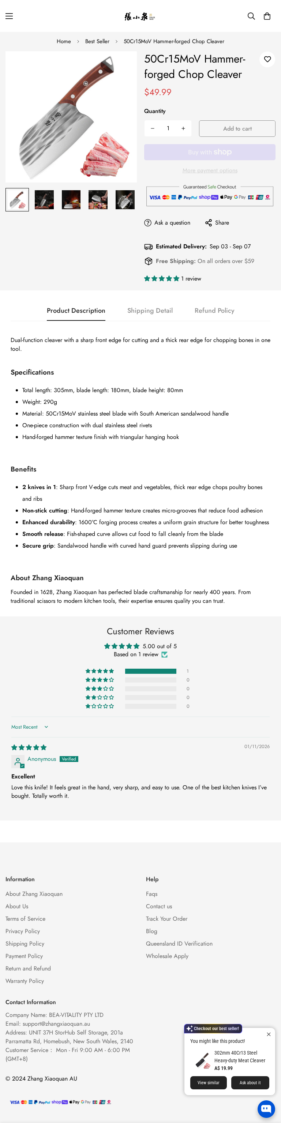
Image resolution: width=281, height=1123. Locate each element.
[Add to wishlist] (267, 59)
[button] (267, 16)
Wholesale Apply (167, 956)
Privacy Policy (22, 931)
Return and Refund (28, 968)
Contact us (159, 906)
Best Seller (97, 41)
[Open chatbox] (266, 1109)
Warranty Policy (24, 981)
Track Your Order (166, 918)
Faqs (151, 894)
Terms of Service (25, 918)
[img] (28, 747)
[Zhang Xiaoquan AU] (140, 16)
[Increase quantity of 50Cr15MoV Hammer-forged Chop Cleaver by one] (183, 128)
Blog (151, 931)
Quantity (155, 111)
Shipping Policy (24, 943)
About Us (16, 906)
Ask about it (250, 1082)
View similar (209, 1082)
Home (64, 41)
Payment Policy (24, 956)
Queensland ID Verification (179, 943)
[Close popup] (269, 1034)
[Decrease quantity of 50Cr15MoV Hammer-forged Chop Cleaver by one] (153, 128)
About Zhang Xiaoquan (34, 894)
